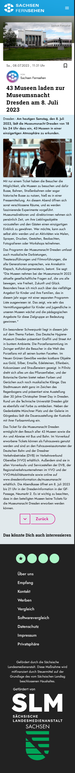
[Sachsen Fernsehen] (24, 8)
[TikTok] (54, 558)
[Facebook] (32, 558)
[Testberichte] (21, 558)
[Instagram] (43, 558)
